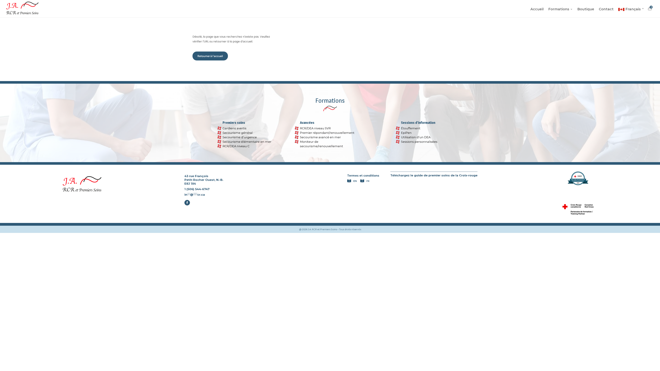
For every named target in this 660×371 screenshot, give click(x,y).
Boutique (585, 9)
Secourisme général (238, 132)
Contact (606, 9)
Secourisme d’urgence (240, 137)
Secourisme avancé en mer (320, 137)
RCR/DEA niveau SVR (315, 128)
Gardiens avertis (234, 128)
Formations (558, 9)
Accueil (537, 9)
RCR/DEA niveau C (236, 146)
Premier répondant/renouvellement (327, 132)
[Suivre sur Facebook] (187, 202)
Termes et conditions (363, 175)
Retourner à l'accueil (210, 56)
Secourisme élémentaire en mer (247, 141)
